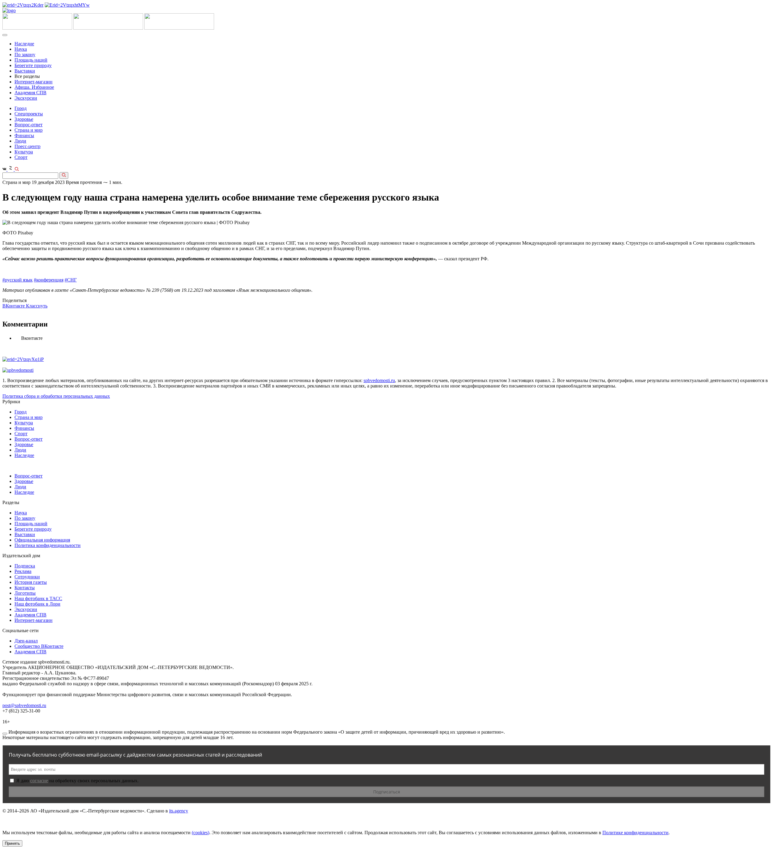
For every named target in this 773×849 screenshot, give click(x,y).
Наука (20, 49)
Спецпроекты (28, 113)
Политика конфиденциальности (47, 545)
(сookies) (200, 832)
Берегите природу (33, 65)
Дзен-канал (26, 640)
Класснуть (36, 305)
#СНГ (71, 279)
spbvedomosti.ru (379, 380)
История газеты (30, 582)
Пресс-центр (27, 146)
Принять (12, 843)
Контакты (24, 587)
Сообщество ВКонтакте (38, 646)
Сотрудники (27, 576)
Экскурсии (25, 98)
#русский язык (17, 279)
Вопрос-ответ (28, 124)
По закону (24, 54)
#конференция (48, 279)
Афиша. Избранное (34, 87)
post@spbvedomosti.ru (24, 705)
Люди (20, 140)
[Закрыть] (4, 734)
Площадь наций (30, 60)
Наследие (24, 43)
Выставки (24, 70)
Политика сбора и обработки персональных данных (56, 396)
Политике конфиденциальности (635, 832)
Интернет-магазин (33, 81)
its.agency (178, 810)
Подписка (24, 565)
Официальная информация (42, 539)
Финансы (24, 135)
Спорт (20, 157)
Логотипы (25, 593)
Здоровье (23, 119)
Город (20, 108)
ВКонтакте (14, 305)
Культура (23, 151)
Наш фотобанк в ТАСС (38, 598)
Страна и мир (28, 130)
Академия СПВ (30, 92)
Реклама (22, 571)
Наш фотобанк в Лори (37, 603)
